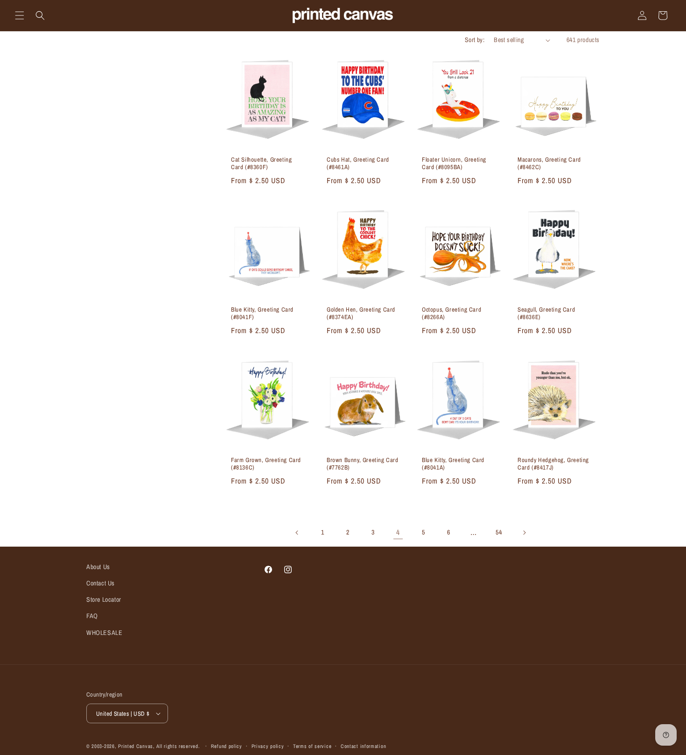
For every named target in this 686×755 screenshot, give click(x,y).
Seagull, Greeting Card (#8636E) (546, 313)
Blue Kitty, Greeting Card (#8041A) (453, 463)
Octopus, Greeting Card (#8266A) (451, 313)
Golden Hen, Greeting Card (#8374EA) (361, 313)
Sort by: (474, 40)
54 (499, 532)
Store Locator (103, 599)
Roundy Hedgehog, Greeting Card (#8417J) (553, 463)
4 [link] (398, 532)
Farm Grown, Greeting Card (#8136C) (266, 463)
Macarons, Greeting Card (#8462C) (549, 163)
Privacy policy (268, 746)
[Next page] (524, 532)
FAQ (92, 616)
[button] (19, 15)
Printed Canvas (135, 746)
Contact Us (100, 583)
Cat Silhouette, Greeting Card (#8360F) (261, 163)
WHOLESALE (104, 632)
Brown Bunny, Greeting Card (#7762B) (363, 463)
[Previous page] (297, 532)
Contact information (363, 746)
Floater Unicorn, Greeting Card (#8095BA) (454, 163)
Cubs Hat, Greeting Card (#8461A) (358, 163)
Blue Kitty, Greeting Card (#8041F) (262, 313)
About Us (98, 567)
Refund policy (226, 746)
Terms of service (312, 746)
